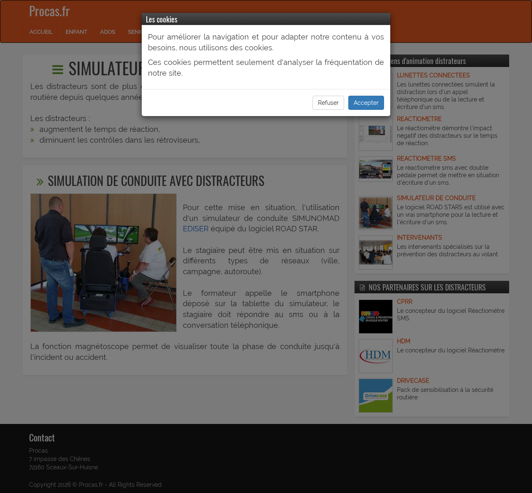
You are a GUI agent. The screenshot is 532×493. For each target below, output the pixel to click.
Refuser (328, 102)
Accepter (366, 102)
